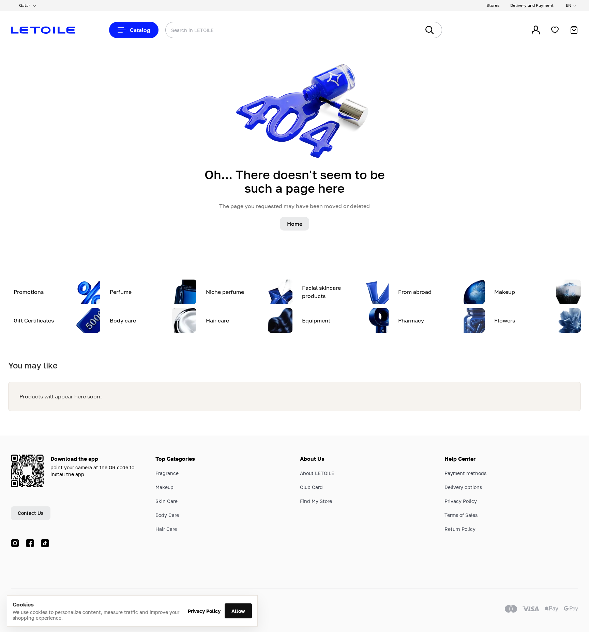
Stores (492, 5)
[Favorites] (555, 30)
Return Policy (459, 529)
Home (294, 223)
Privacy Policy (204, 611)
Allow (238, 611)
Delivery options (463, 487)
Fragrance (167, 473)
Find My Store (316, 501)
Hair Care (166, 529)
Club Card (311, 487)
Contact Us (31, 513)
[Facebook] (30, 543)
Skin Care (166, 501)
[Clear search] (405, 30)
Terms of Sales (461, 515)
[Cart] (574, 30)
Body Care (167, 515)
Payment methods (465, 473)
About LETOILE (317, 473)
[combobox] (279, 30)
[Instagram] (15, 543)
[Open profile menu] (536, 30)
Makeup (164, 487)
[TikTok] (45, 543)
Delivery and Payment (532, 5)
